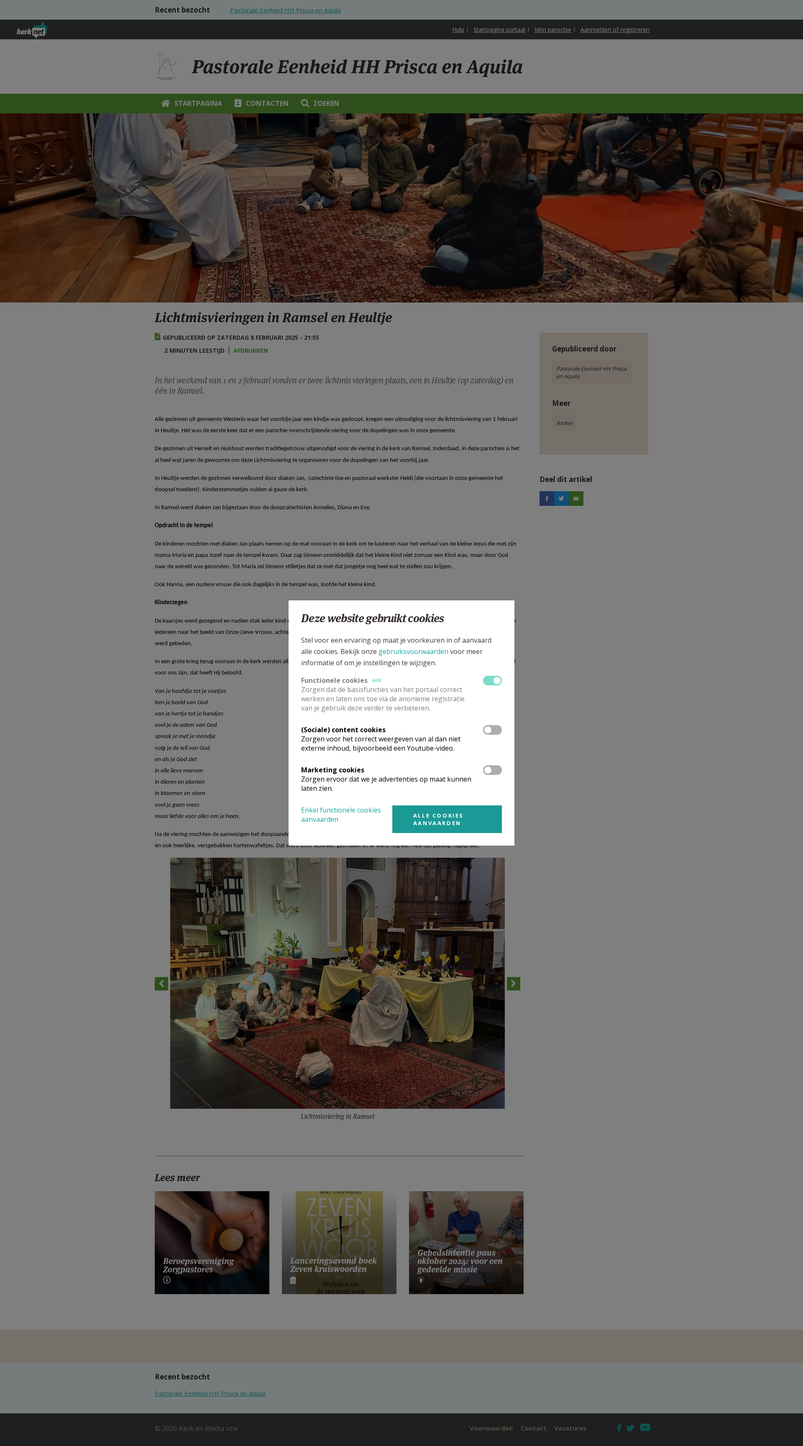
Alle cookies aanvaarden (438, 819)
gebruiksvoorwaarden (413, 651)
